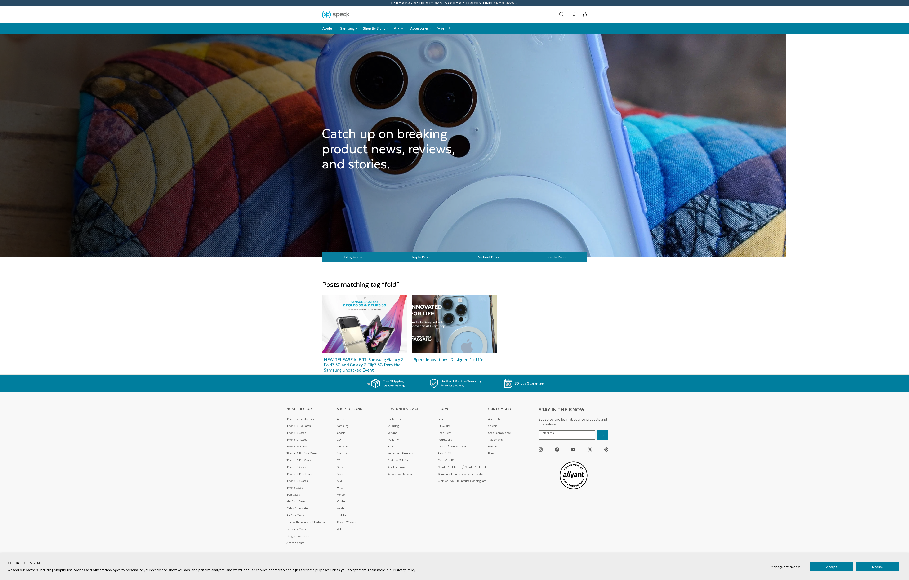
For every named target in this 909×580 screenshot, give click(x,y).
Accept (831, 566)
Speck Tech (445, 432)
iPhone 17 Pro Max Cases (301, 419)
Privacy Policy (405, 569)
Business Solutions (398, 460)
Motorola (342, 453)
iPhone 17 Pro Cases (298, 426)
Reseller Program (397, 467)
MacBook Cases (296, 501)
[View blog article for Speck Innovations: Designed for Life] (454, 334)
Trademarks (495, 439)
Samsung (342, 426)
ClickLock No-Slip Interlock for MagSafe (462, 480)
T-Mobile (342, 515)
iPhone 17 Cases (296, 432)
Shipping (393, 426)
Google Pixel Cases (297, 536)
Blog (440, 419)
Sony (340, 467)
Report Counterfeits (399, 474)
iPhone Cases (294, 487)
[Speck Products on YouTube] (573, 449)
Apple (341, 419)
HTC (340, 487)
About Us (494, 419)
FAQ (390, 446)
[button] (585, 14)
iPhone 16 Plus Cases (299, 474)
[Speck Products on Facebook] (557, 449)
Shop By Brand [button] (374, 28)
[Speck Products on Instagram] (541, 449)
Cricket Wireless (346, 522)
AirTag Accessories (297, 508)
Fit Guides (444, 426)
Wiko (340, 529)
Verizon (341, 494)
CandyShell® (446, 460)
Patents (492, 446)
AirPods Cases (295, 515)
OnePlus (342, 446)
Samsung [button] (347, 28)
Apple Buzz (421, 257)
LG (339, 439)
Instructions (445, 439)
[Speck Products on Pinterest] (606, 449)
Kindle (341, 501)
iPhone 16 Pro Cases (298, 460)
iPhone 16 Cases (296, 467)
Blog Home (353, 257)
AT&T (340, 480)
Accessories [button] (419, 28)
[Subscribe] (602, 435)
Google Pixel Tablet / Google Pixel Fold (462, 467)
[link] (574, 14)
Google (341, 432)
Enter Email (548, 433)
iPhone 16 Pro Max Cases (301, 453)
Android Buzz (488, 257)
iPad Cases (293, 494)
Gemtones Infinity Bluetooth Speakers (461, 474)
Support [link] (443, 28)
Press (491, 453)
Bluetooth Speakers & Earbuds (305, 522)
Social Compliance (499, 432)
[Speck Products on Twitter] (590, 449)
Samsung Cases (296, 529)
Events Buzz (555, 257)
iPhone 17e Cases (296, 446)
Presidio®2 (444, 453)
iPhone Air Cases (296, 439)
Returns (392, 432)
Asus (340, 474)
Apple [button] (327, 28)
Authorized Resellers (400, 453)
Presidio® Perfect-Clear (452, 446)
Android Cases (295, 542)
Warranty (393, 439)
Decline (877, 566)
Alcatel (341, 508)
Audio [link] (398, 28)
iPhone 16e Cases (297, 480)
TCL (339, 460)
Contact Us (394, 419)
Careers (492, 426)
